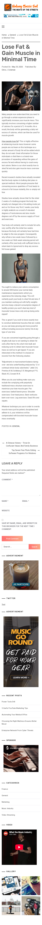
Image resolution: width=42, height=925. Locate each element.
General (16, 426)
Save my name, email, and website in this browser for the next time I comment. (19, 526)
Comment (7, 480)
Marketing (5, 802)
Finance (5, 789)
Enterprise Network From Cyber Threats (17, 730)
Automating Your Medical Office (14, 715)
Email (25, 501)
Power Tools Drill (8, 702)
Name (5, 501)
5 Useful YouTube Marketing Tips (15, 708)
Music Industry (7, 808)
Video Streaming (8, 815)
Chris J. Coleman (8, 70)
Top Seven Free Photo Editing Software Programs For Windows (22, 451)
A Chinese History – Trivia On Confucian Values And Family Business (22, 444)
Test (3, 604)
